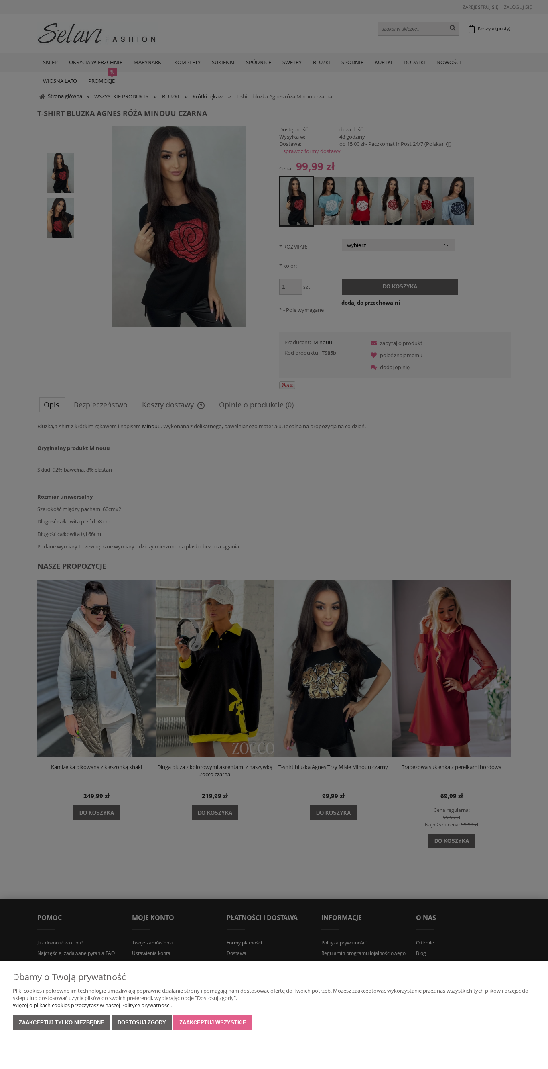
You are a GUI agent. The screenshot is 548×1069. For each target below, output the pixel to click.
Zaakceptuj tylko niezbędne (61, 1023)
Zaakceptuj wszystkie (212, 1023)
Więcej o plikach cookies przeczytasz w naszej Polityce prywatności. (92, 1005)
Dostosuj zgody (142, 1023)
